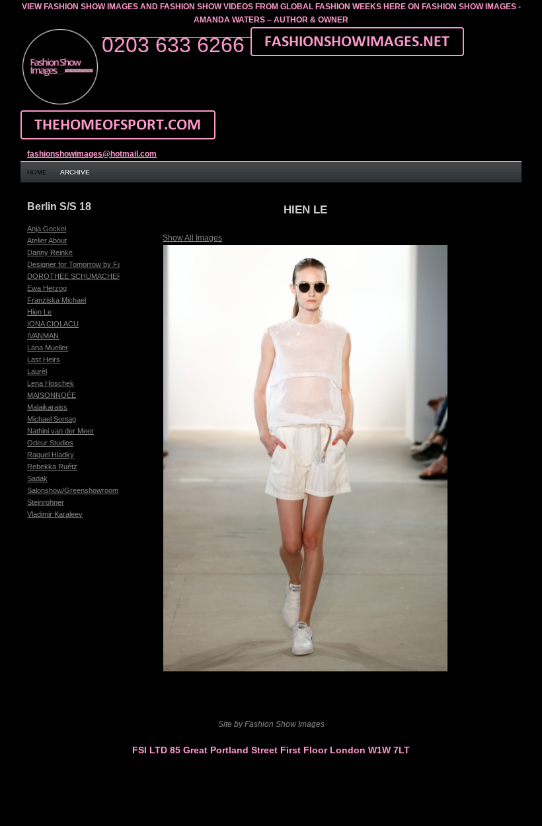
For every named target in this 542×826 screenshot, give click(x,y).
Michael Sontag (51, 419)
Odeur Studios (50, 443)
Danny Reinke (50, 252)
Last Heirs (43, 359)
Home (37, 172)
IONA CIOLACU (53, 324)
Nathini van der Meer (60, 431)
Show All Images (192, 238)
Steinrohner (45, 502)
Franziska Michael (56, 300)
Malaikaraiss (47, 407)
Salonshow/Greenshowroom (72, 490)
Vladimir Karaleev (55, 514)
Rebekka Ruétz (52, 466)
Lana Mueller (47, 348)
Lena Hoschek (50, 383)
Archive (75, 172)
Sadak (37, 478)
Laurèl (37, 371)
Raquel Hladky (50, 455)
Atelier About (47, 240)
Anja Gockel (46, 229)
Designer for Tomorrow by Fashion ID (87, 264)
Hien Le (39, 312)
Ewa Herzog (47, 288)
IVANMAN (43, 336)
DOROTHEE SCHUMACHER (74, 276)
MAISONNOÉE (51, 395)
